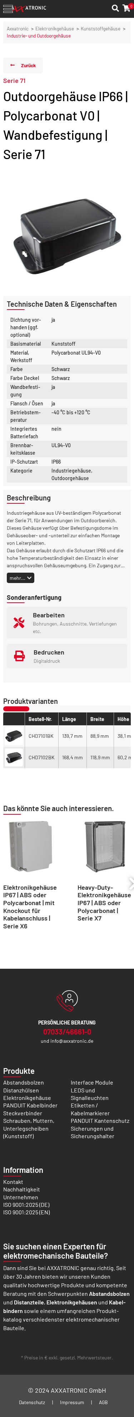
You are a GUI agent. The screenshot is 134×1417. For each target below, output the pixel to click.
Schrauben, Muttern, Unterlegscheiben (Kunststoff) (28, 1128)
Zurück (28, 65)
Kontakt (13, 1181)
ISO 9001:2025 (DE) (26, 1204)
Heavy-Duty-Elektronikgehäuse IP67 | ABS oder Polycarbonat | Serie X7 (104, 902)
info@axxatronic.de (71, 1041)
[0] (127, 8)
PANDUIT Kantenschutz (100, 1120)
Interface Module (92, 1082)
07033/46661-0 (67, 1031)
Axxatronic (18, 28)
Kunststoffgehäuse (100, 28)
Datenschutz (32, 1402)
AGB (103, 1402)
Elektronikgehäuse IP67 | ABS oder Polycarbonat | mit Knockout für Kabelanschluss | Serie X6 (30, 906)
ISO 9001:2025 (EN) (26, 1212)
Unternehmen (20, 1197)
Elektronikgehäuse (54, 28)
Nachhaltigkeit (21, 1189)
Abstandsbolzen (23, 1082)
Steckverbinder (22, 1113)
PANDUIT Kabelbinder (30, 1105)
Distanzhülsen (21, 1090)
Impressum (72, 1402)
